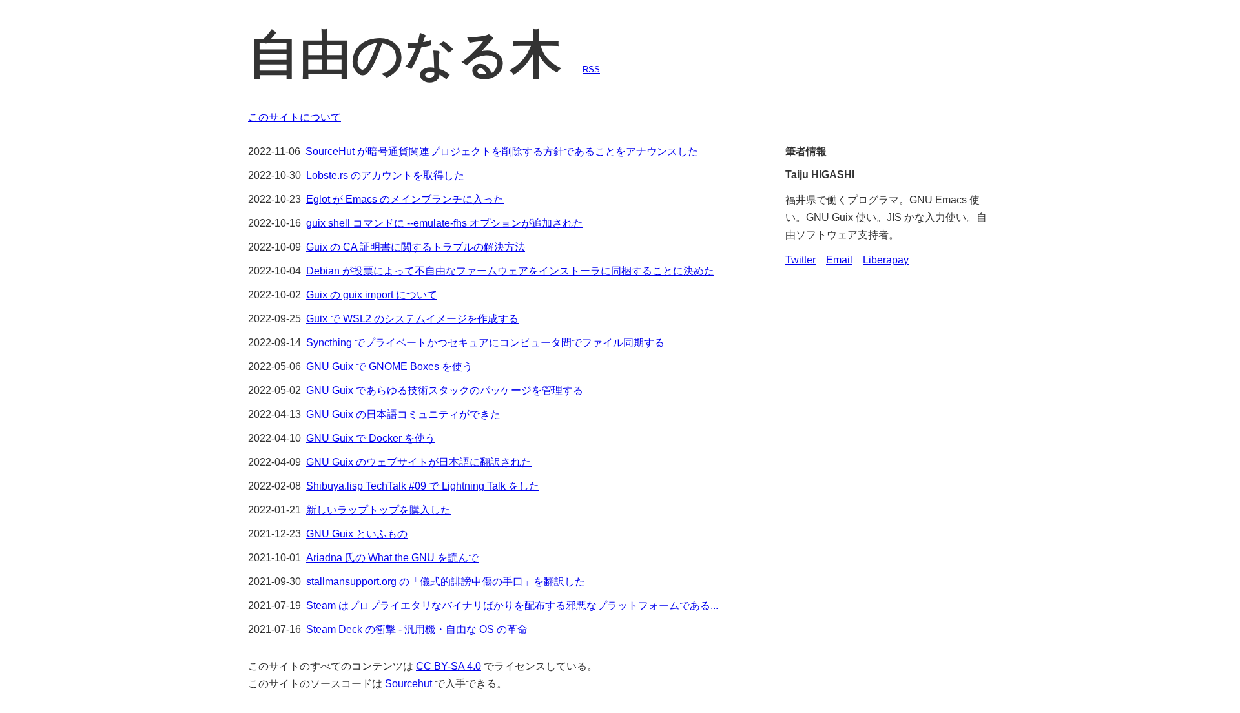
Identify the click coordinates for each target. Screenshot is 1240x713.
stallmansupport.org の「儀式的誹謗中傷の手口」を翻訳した (445, 581)
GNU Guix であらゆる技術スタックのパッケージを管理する (444, 390)
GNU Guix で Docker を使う (370, 438)
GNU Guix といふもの (357, 533)
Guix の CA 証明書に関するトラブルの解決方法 (415, 247)
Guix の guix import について (371, 294)
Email (839, 259)
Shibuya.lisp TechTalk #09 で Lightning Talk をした (422, 485)
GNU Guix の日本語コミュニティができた (403, 414)
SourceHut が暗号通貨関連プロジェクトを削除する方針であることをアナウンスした (501, 151)
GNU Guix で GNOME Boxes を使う (389, 366)
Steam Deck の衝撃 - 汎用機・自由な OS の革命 (417, 629)
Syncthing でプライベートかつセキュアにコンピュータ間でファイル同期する (485, 342)
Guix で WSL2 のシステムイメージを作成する (412, 318)
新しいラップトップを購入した (378, 509)
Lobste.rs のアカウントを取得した (385, 175)
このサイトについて (294, 117)
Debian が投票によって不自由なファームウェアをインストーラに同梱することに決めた (510, 270)
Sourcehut (408, 683)
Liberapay (886, 259)
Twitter (800, 259)
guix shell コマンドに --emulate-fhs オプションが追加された (444, 223)
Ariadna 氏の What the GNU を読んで (392, 557)
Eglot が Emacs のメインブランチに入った (405, 199)
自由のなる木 (405, 54)
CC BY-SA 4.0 (448, 666)
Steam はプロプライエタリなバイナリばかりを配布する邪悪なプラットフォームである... (512, 605)
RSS (591, 69)
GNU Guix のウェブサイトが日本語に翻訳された (419, 462)
